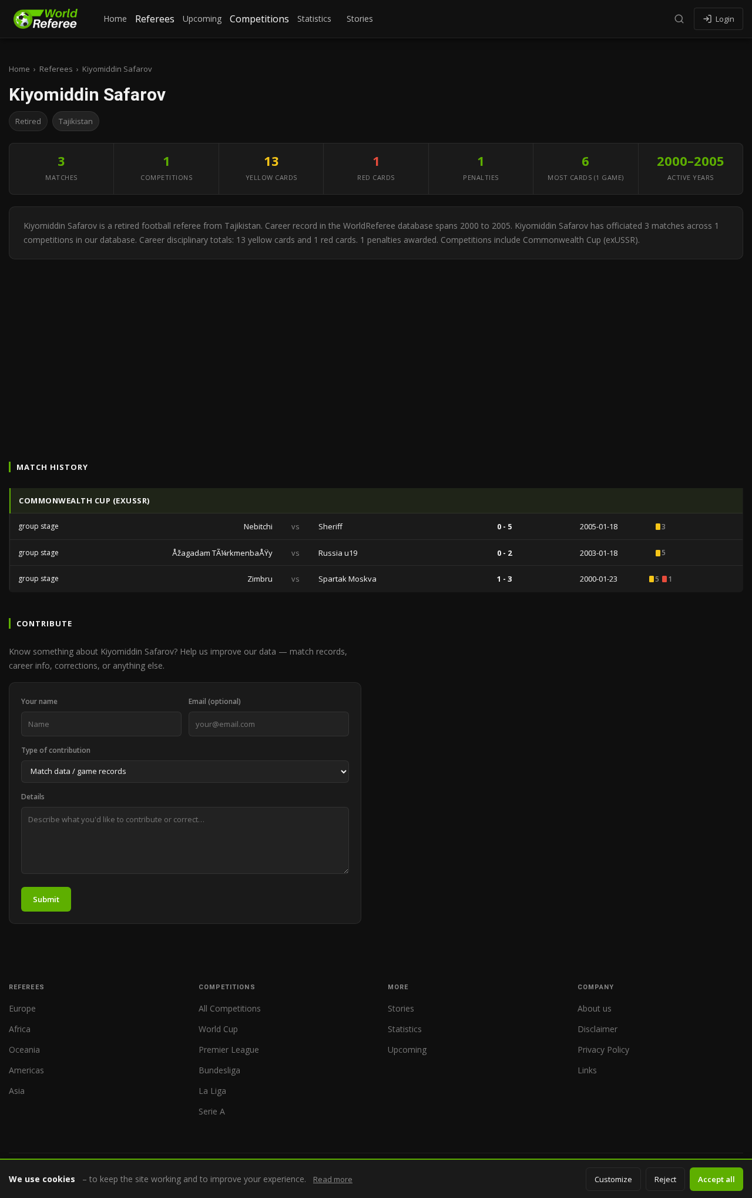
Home (115, 18)
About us (595, 1008)
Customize (613, 1179)
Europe (22, 1008)
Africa (20, 1029)
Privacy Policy (603, 1049)
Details (33, 797)
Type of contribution (55, 750)
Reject (665, 1179)
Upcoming (202, 18)
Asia (17, 1090)
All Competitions (230, 1008)
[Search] (679, 19)
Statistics (314, 18)
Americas (26, 1070)
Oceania (24, 1049)
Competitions (259, 18)
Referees (154, 18)
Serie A (212, 1111)
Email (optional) (215, 701)
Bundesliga (219, 1070)
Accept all (716, 1179)
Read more (332, 1179)
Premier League (229, 1049)
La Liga (212, 1090)
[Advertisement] (376, 347)
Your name (39, 701)
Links (587, 1070)
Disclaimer (597, 1029)
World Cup (218, 1029)
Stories (360, 18)
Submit (46, 899)
